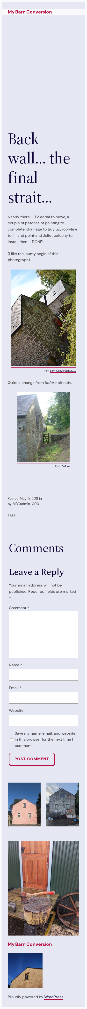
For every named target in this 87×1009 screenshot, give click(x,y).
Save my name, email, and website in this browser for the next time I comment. (45, 739)
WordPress (53, 996)
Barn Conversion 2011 (63, 370)
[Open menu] (76, 12)
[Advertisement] (43, 76)
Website (16, 710)
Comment (19, 607)
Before (66, 466)
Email (15, 687)
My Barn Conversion (30, 12)
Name (15, 664)
